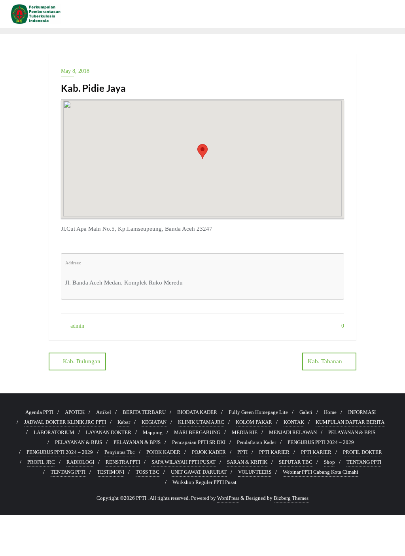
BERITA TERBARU (144, 412)
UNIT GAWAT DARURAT (199, 472)
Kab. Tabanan (325, 361)
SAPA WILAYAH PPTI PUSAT (183, 462)
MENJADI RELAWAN (293, 432)
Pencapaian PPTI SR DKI (198, 442)
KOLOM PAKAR (254, 422)
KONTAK (294, 422)
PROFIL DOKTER (362, 452)
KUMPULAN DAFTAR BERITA (350, 422)
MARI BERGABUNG (197, 432)
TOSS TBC (147, 472)
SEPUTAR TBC (295, 462)
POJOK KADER (163, 452)
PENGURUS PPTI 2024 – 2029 (321, 442)
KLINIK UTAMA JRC (201, 422)
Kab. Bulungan (81, 361)
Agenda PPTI (39, 412)
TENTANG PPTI (363, 462)
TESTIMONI (110, 472)
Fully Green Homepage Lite (258, 412)
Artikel (103, 412)
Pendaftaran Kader (256, 442)
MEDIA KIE (244, 432)
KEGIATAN (154, 422)
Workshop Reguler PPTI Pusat (204, 482)
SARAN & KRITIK (247, 462)
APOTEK (75, 412)
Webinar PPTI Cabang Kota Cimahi (320, 472)
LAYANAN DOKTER (108, 432)
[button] (202, 151)
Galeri (305, 412)
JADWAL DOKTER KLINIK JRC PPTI (65, 422)
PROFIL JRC (41, 462)
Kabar (123, 422)
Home (330, 412)
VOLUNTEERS (254, 472)
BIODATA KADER (197, 412)
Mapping (153, 432)
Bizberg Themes (291, 498)
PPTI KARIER (274, 452)
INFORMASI (362, 412)
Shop (329, 462)
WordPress (228, 498)
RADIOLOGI (80, 462)
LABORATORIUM (54, 432)
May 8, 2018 (75, 71)
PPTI (242, 452)
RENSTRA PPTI (123, 462)
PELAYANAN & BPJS (351, 432)
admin (76, 326)
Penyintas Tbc (119, 452)
